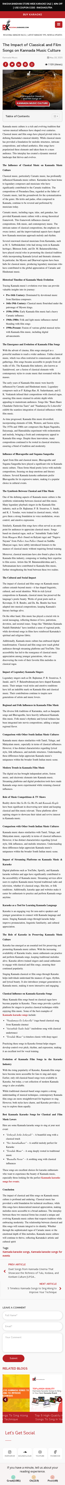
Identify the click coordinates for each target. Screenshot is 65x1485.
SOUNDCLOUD (25, 1456)
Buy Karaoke (32, 14)
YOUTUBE (40, 1456)
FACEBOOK (55, 1456)
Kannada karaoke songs (15, 1015)
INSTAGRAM (10, 1456)
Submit (13, 1358)
